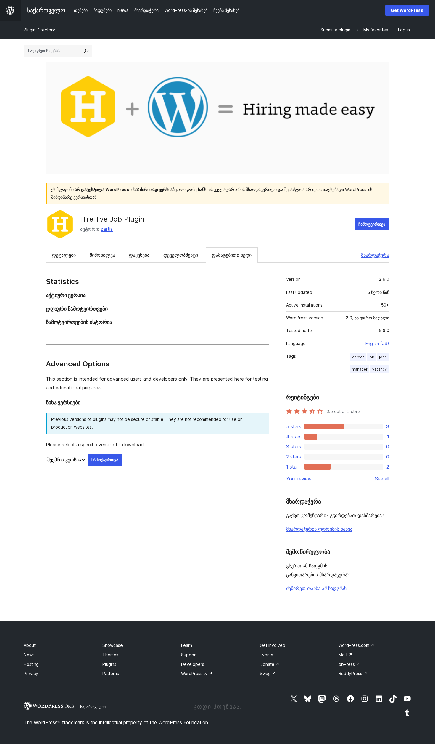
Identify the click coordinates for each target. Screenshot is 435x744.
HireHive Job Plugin (112, 219)
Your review (299, 479)
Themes (110, 654)
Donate (269, 664)
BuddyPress (353, 673)
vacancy (379, 369)
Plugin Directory (39, 29)
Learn (186, 645)
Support (189, 654)
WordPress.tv (196, 673)
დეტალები (64, 255)
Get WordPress (407, 10)
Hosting (31, 664)
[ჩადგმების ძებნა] (86, 51)
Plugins (109, 664)
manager (360, 369)
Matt (345, 654)
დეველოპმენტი (180, 255)
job (371, 357)
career (358, 357)
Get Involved (272, 645)
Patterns (110, 673)
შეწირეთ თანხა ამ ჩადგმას (316, 588)
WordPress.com (356, 645)
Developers (192, 664)
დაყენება (139, 255)
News (29, 654)
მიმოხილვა (102, 255)
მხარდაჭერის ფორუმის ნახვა (319, 529)
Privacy (31, 673)
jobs (383, 357)
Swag (268, 673)
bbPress (349, 664)
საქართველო (93, 706)
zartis (107, 229)
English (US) (377, 343)
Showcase (112, 645)
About (30, 645)
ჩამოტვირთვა (371, 224)
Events (266, 654)
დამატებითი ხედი (232, 255)
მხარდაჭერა (375, 255)
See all (382, 479)
